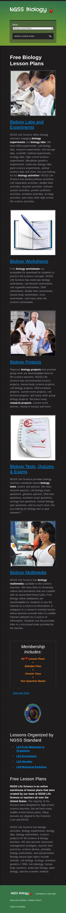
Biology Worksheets (29, 261)
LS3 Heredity (24, 761)
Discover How (21, 693)
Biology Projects (25, 362)
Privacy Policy (35, 900)
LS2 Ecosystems (26, 756)
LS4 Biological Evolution (31, 767)
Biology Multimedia (28, 572)
